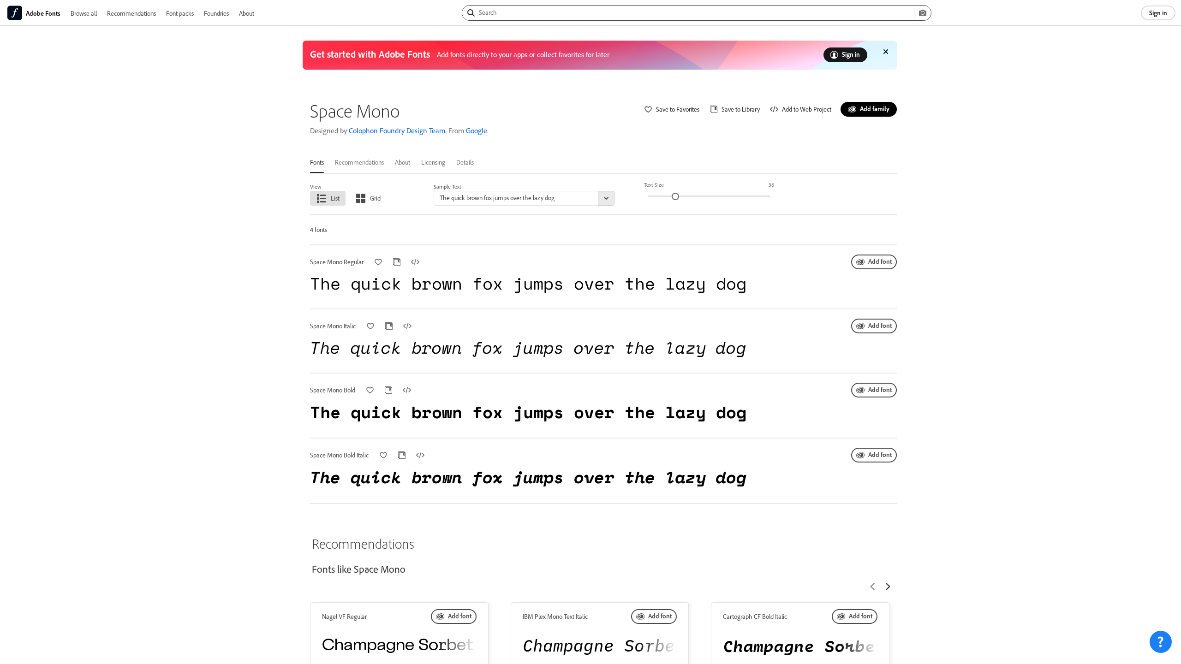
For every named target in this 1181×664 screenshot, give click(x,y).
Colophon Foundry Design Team (397, 130)
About (246, 13)
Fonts (317, 162)
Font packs (180, 13)
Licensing (433, 162)
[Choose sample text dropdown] (606, 198)
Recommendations (131, 13)
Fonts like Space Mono (359, 569)
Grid (375, 198)
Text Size (654, 184)
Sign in (1158, 13)
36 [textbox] (771, 184)
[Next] (887, 586)
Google (476, 130)
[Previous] (872, 586)
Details (465, 162)
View (316, 186)
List (335, 198)
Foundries (216, 13)
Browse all (84, 13)
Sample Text (447, 186)
